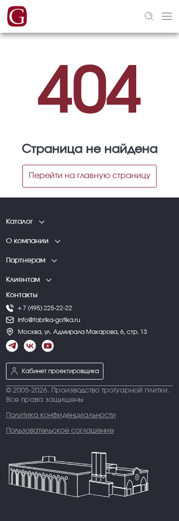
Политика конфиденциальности (61, 415)
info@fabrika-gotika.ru (49, 320)
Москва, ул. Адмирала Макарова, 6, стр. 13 (82, 332)
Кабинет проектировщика (60, 371)
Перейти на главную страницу (90, 176)
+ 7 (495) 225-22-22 (45, 308)
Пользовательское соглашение (60, 430)
